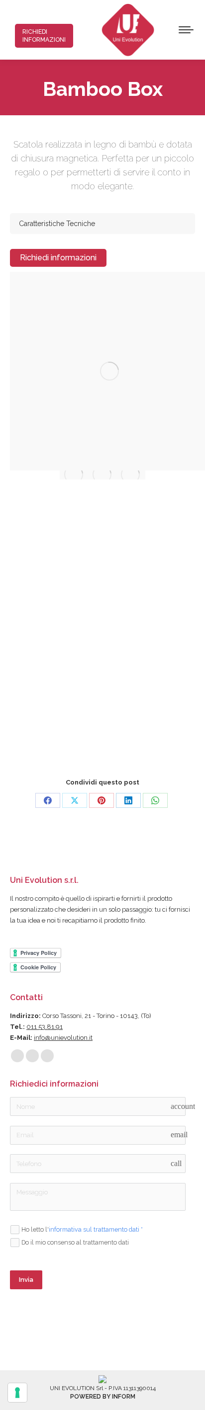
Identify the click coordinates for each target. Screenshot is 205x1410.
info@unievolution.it (63, 1037)
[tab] (102, 223)
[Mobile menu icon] (186, 29)
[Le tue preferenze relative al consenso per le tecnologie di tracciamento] (17, 1392)
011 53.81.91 (44, 1026)
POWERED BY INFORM (102, 1396)
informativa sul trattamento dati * (96, 1229)
